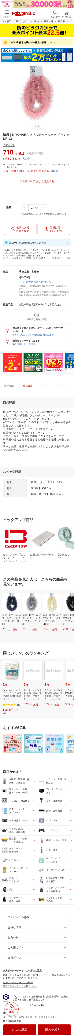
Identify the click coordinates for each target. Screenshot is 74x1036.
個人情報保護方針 (12, 1021)
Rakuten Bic (23, 14)
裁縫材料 (48, 21)
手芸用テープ (65, 21)
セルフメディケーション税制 (18, 982)
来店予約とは (58, 258)
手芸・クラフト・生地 (27, 21)
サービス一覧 (10, 1017)
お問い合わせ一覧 (28, 1017)
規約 (69, 258)
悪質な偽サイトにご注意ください (20, 986)
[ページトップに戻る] (68, 1023)
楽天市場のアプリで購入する (37, 181)
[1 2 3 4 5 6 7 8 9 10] (33, 207)
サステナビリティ (48, 1017)
